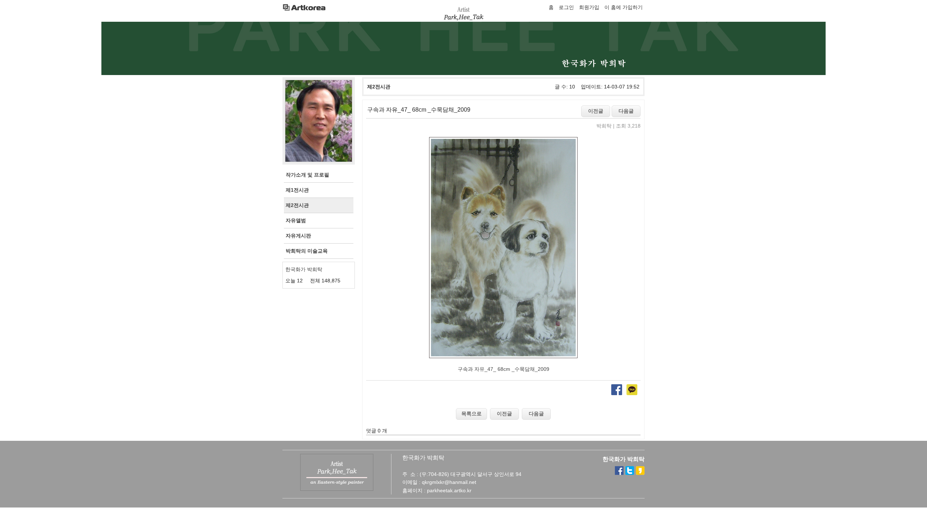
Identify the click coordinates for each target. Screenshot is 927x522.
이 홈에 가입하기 (623, 7)
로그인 (566, 7)
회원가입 (589, 7)
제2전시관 (378, 87)
